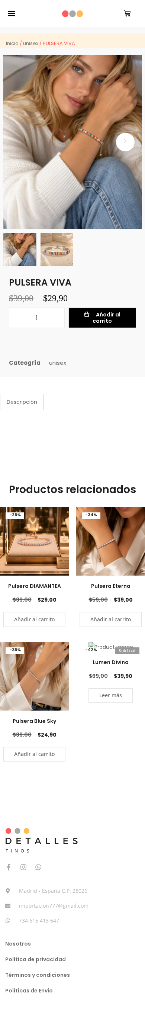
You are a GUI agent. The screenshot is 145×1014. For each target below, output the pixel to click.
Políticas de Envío (29, 990)
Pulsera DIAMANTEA (34, 586)
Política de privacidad (35, 959)
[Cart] (127, 13)
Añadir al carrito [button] (34, 619)
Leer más (110, 695)
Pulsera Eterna (110, 586)
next (125, 142)
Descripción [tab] (22, 402)
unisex (30, 43)
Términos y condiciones (37, 975)
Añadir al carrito (106, 318)
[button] (11, 13)
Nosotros (18, 943)
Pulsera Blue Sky (34, 721)
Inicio (12, 43)
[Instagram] (23, 867)
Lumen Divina (111, 662)
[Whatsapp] (38, 867)
